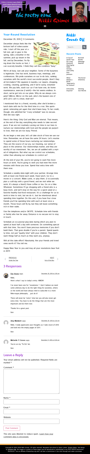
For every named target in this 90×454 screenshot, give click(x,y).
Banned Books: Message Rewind (81, 60)
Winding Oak (12, 449)
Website (7, 417)
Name (7, 398)
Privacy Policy (72, 448)
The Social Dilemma (81, 79)
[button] (45, 26)
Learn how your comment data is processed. (28, 435)
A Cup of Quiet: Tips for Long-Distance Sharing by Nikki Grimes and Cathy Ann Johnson (70, 66)
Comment (9, 368)
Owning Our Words (82, 90)
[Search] (84, 47)
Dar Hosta (15, 274)
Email (7, 408)
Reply (12, 312)
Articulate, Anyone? (70, 90)
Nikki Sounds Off (75, 37)
